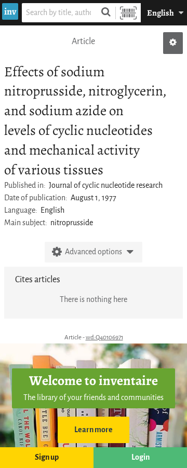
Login (140, 457)
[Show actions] (173, 43)
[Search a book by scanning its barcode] (128, 12)
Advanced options (93, 252)
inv (10, 11)
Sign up (47, 457)
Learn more (93, 430)
